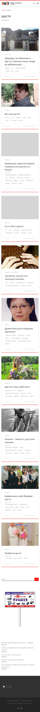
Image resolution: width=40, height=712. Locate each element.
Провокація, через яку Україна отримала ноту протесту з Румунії (19, 166)
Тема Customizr (28, 703)
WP (15, 703)
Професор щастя (13, 553)
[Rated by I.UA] (7, 687)
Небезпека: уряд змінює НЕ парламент (12, 660)
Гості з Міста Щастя (14, 226)
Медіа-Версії (15, 700)
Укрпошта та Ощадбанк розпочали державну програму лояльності (17, 649)
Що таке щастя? (12, 114)
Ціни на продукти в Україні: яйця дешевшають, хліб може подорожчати (18, 666)
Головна (3, 10)
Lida (9, 76)
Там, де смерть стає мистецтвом (11, 655)
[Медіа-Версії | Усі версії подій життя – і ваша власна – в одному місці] (5, 3)
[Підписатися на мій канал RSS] (18, 708)
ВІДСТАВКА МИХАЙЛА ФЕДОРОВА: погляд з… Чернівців (17, 643)
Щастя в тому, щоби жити (17, 386)
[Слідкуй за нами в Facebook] (21, 708)
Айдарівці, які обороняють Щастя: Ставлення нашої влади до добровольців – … (20, 61)
